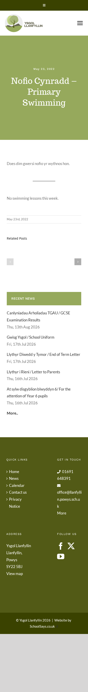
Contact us (18, 492)
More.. (12, 413)
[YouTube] (60, 556)
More (61, 513)
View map (14, 573)
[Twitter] (71, 546)
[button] (10, 261)
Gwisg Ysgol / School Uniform (30, 337)
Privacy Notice (15, 503)
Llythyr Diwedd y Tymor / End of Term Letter (43, 354)
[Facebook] (60, 546)
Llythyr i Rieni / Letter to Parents (33, 371)
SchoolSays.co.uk (42, 626)
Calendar (17, 485)
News (14, 478)
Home (14, 471)
